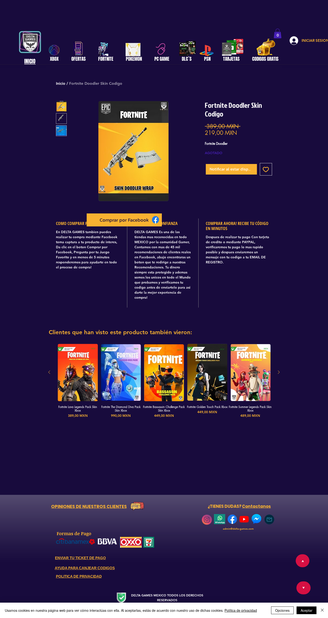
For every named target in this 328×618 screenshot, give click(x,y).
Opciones (282, 610)
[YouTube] (244, 519)
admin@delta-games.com (238, 528)
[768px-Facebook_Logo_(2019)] (232, 519)
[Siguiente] (279, 372)
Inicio (60, 83)
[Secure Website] (121, 598)
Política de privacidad (241, 610)
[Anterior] (49, 372)
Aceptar (306, 610)
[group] (164, 383)
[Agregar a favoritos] (266, 169)
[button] (277, 33)
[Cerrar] (322, 610)
